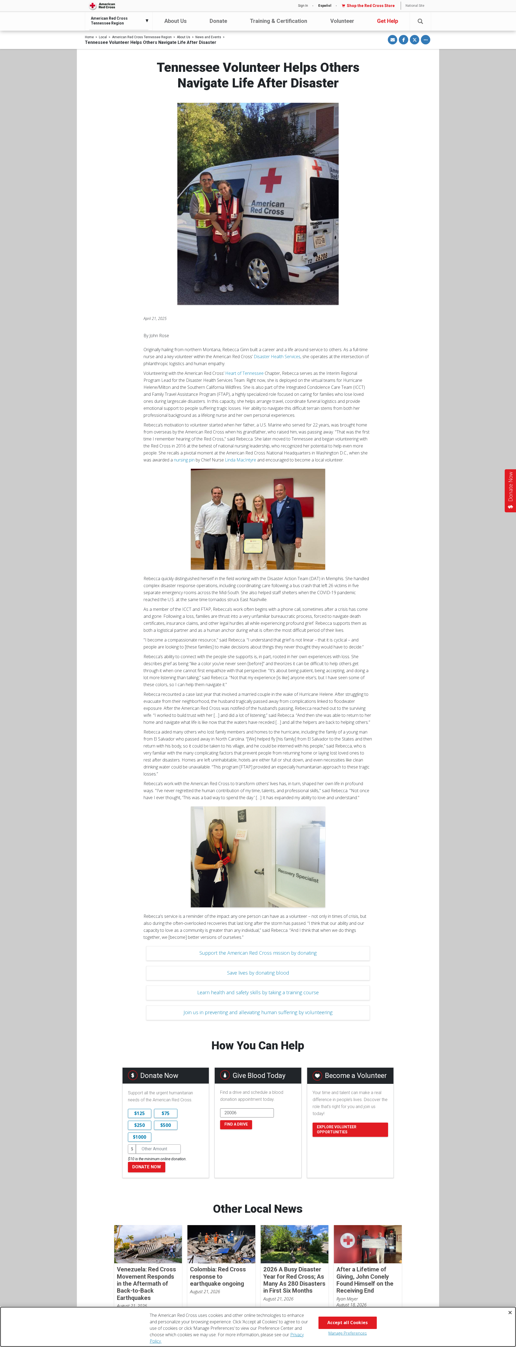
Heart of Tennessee (244, 373)
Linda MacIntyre (240, 460)
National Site (415, 5)
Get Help (387, 21)
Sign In (303, 5)
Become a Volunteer (356, 1075)
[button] (420, 21)
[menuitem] (117, 21)
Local (103, 37)
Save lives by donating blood (258, 972)
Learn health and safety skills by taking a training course (258, 992)
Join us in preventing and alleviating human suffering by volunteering (258, 1012)
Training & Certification (278, 21)
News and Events (208, 37)
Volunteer (342, 21)
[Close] (510, 1312)
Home (89, 37)
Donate (218, 21)
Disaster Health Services (277, 356)
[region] (258, 1327)
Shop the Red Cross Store (371, 5)
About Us (175, 21)
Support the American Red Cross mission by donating (258, 953)
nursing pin (184, 460)
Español (324, 5)
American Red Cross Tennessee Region (142, 37)
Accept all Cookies (347, 1322)
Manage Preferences (347, 1333)
